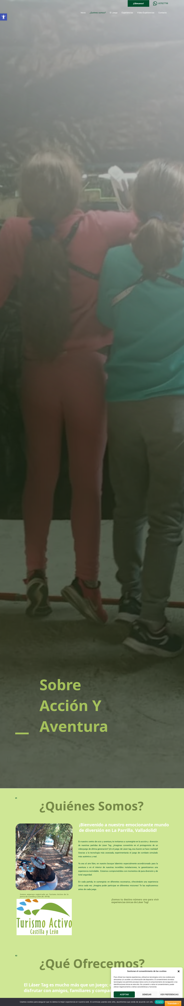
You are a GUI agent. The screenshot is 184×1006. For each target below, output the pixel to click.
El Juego (114, 12)
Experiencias (127, 12)
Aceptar (124, 994)
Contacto (162, 12)
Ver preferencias (169, 994)
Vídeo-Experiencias (145, 12)
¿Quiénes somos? (98, 12)
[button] (3, 17)
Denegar (146, 994)
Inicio (83, 12)
